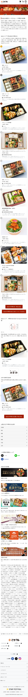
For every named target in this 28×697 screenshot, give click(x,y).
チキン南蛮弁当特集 (5, 597)
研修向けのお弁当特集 (11, 616)
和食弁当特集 (6, 608)
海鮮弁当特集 (18, 600)
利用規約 (16, 645)
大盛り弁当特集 (13, 597)
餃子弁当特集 (6, 595)
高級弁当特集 (4, 478)
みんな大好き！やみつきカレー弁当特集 (8, 587)
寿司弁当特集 (13, 590)
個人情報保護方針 (12, 691)
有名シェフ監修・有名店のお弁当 (9, 524)
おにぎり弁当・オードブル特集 (15, 608)
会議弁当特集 (4, 557)
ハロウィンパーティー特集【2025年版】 (10, 579)
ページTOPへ (13, 654)
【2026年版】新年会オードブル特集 (14, 617)
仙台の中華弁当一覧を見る (14, 306)
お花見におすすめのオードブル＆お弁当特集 (15, 625)
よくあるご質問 (4, 645)
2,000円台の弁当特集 (8, 603)
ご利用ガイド (17, 643)
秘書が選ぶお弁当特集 (14, 584)
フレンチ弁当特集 (10, 592)
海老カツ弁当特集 (22, 595)
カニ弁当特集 (3, 600)
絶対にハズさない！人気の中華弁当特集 (16, 589)
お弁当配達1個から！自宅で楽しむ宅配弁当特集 (11, 606)
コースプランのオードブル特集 (19, 620)
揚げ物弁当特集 (17, 601)
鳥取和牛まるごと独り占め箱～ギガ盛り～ (16, 568)
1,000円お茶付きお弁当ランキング (7, 585)
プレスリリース (22, 691)
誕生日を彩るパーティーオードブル (16, 619)
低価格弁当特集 (9, 611)
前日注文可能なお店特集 (8, 614)
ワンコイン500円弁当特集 (18, 603)
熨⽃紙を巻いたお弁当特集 (20, 585)
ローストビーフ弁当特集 (22, 590)
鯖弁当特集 (3, 592)
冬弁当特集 (5, 573)
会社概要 (4, 691)
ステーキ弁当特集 (17, 604)
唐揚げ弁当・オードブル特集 (12, 609)
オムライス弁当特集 (20, 597)
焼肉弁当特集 (8, 627)
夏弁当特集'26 (4, 508)
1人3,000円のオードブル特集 (6, 622)
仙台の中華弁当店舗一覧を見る (14, 416)
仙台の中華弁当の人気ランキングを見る (14, 311)
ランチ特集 (6, 584)
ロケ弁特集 (15, 612)
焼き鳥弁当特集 (16, 598)
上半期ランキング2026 (6, 541)
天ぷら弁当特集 (23, 598)
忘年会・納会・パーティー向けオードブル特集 (12, 574)
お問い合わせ (4, 648)
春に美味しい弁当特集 (13, 571)
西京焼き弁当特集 (11, 600)
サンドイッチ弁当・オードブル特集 (18, 627)
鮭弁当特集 (24, 600)
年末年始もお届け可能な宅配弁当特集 (14, 565)
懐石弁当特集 (8, 593)
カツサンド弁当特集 (14, 595)
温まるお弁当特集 (17, 614)
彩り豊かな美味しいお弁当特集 (6, 601)
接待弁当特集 (21, 584)
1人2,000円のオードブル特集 (18, 622)
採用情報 (17, 691)
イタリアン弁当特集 (18, 592)
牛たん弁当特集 (16, 611)
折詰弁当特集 (9, 598)
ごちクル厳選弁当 (5, 493)
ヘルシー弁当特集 (9, 604)
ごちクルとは (4, 643)
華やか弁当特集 (8, 612)
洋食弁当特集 (21, 609)
